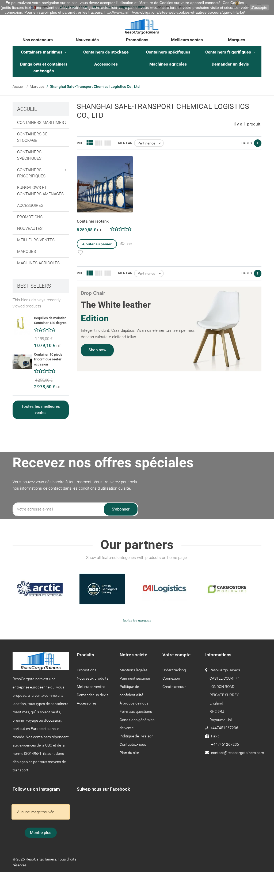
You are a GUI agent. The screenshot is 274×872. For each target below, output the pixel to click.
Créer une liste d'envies (166, 449)
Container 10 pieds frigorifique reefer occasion (48, 359)
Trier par (124, 143)
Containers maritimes (42, 52)
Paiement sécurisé (135, 678)
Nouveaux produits (92, 678)
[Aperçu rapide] (122, 244)
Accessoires (106, 64)
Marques (236, 39)
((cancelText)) (152, 439)
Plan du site (129, 753)
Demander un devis (230, 64)
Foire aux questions (136, 711)
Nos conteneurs (37, 39)
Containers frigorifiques (228, 52)
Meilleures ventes (91, 686)
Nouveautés (87, 39)
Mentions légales (133, 670)
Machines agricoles (168, 64)
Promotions (137, 39)
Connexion (171, 678)
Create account (175, 686)
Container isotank (93, 221)
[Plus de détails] (129, 244)
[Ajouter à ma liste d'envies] (80, 252)
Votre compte (176, 654)
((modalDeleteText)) (200, 439)
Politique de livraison (137, 736)
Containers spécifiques (168, 52)
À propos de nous (134, 703)
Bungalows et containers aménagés (43, 67)
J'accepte (259, 7)
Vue (80, 143)
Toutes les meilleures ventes (40, 409)
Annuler (211, 449)
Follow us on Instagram (36, 789)
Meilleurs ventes (187, 39)
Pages (246, 143)
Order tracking (174, 670)
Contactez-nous (133, 744)
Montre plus (40, 832)
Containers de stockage (106, 52)
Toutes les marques (137, 621)
